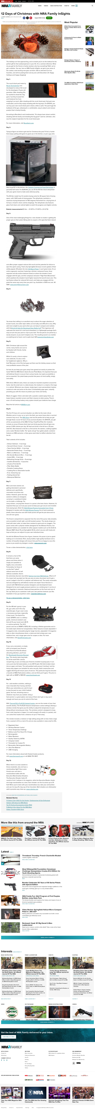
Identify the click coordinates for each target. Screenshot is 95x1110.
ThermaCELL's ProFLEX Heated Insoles (22, 703)
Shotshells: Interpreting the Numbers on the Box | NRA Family (59, 989)
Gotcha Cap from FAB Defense (38, 576)
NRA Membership (76, 1053)
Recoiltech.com (29, 123)
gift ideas (27, 795)
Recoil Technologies (12, 86)
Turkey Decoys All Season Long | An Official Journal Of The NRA (59, 972)
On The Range (29, 1004)
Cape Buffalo (29, 976)
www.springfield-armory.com (19, 284)
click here (29, 547)
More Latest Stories (53, 937)
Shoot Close (5, 976)
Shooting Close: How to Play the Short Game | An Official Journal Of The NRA (11, 972)
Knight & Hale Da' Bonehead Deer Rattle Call (26, 328)
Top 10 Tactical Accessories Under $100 (19, 805)
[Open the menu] (76, 5)
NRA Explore (51, 1055)
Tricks (57, 976)
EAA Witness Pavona (32, 510)
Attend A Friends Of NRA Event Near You (83, 1101)
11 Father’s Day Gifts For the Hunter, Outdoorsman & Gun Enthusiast (28, 800)
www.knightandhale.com (46, 337)
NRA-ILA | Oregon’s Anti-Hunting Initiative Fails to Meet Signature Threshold (81, 985)
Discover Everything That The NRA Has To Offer (59, 1101)
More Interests (17, 952)
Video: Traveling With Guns (15, 809)
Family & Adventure (30, 859)
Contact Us (3, 1053)
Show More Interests (55, 1022)
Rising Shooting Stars (56, 1004)
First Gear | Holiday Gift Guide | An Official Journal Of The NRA (35, 839)
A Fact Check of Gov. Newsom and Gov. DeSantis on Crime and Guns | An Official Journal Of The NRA (59, 840)
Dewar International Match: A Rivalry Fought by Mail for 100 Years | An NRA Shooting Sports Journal (35, 980)
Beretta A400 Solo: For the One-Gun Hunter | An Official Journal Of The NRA (83, 979)
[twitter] (27, 17)
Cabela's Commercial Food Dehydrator (40, 187)
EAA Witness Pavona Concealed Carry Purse (38, 508)
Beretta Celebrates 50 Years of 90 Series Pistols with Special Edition (41, 883)
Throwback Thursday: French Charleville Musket (41, 855)
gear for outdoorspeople (18, 795)
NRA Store (25, 417)
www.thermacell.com (16, 756)
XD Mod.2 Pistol (33, 269)
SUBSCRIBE (9, 1037)
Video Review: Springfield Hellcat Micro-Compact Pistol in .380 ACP (41, 910)
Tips (13, 976)
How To (10, 976)
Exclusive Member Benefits (78, 1055)
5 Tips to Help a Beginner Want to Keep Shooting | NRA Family (82, 839)
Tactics (53, 976)
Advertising (3, 1055)
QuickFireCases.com (24, 638)
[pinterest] (30, 17)
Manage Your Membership (78, 1059)
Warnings (27, 1107)
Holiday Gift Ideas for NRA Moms (17, 803)
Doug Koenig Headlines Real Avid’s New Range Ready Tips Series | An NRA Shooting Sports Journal (11, 986)
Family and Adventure (30, 1055)
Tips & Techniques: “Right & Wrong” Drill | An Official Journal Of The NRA (59, 979)
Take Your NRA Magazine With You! (11, 1101)
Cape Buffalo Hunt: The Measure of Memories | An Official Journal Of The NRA (35, 972)
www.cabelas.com (32, 789)
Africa (37, 976)
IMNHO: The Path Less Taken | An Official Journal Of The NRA (11, 839)
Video (26, 917)
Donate (24, 1)
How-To (66, 6)
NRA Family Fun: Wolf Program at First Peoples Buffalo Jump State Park (41, 897)
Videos (46, 6)
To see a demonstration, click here (17, 598)
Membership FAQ (76, 1057)
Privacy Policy (4, 1107)
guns (31, 795)
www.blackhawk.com (33, 675)
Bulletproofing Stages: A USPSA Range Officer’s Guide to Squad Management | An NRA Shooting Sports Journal (11, 980)
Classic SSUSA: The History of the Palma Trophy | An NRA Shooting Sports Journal (35, 986)
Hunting (27, 930)
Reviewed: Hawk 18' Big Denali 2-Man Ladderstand (37, 924)
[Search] (92, 5)
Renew (19, 1)
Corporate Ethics (19, 1107)
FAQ (33, 1107)
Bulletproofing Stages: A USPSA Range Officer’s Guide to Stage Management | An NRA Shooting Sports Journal (11, 993)
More (11, 852)
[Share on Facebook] (24, 17)
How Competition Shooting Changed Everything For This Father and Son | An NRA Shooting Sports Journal (35, 993)
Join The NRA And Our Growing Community (35, 1101)
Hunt (34, 976)
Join (16, 1)
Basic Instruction (56, 6)
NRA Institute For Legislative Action (57, 1053)
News (39, 6)
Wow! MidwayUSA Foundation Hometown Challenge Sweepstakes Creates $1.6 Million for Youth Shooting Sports (41, 871)
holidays (35, 795)
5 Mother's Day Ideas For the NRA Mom (19, 807)
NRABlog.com (25, 404)
